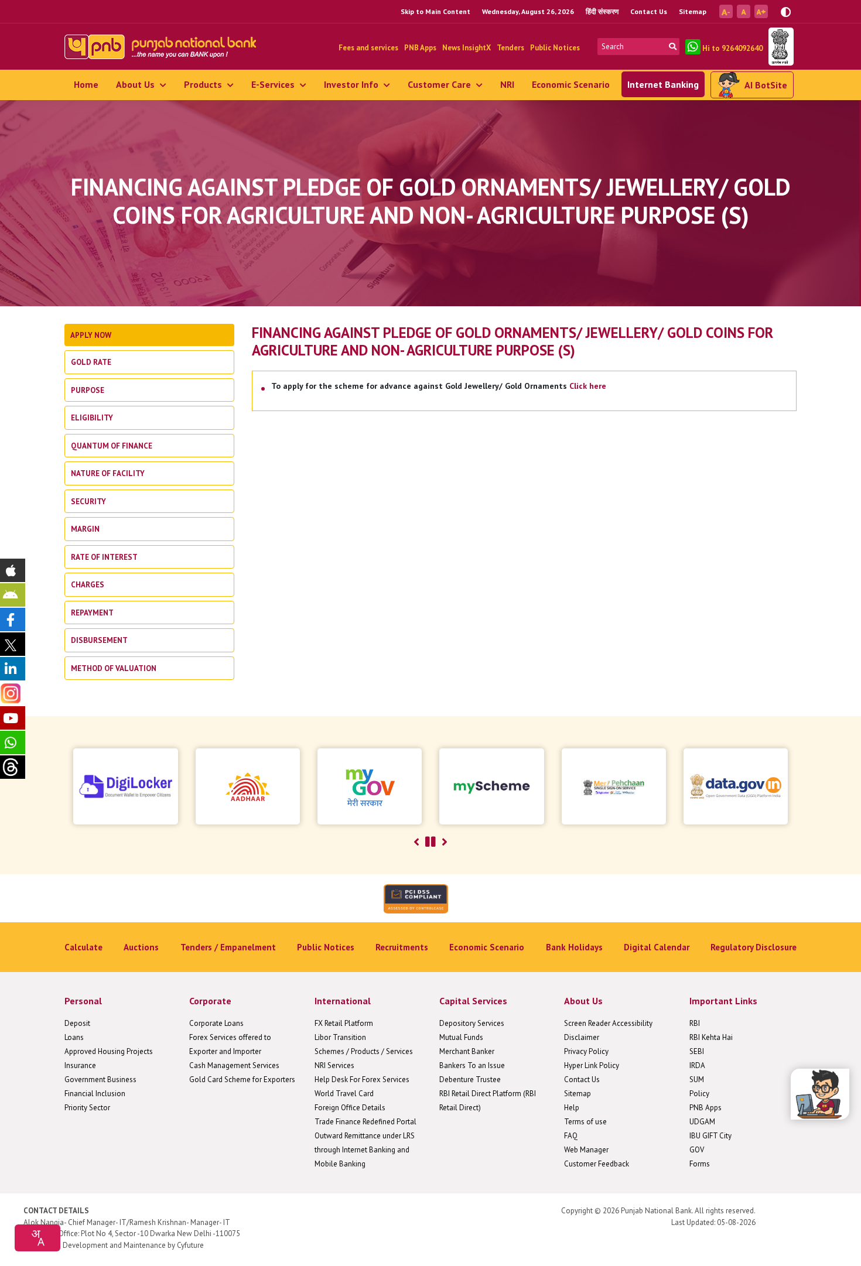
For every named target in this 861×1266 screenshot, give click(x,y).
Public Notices (555, 48)
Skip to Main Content (435, 11)
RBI (694, 1023)
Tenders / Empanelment (228, 947)
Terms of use (585, 1122)
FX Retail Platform (344, 1023)
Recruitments (401, 947)
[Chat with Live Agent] (820, 1094)
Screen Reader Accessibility (608, 1023)
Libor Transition (340, 1037)
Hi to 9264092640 (732, 48)
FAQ (571, 1136)
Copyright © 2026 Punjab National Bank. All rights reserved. (658, 1211)
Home (86, 84)
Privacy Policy (586, 1051)
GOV (696, 1150)
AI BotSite (765, 85)
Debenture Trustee (470, 1079)
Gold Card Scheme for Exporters (242, 1079)
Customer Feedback (596, 1164)
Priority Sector (87, 1108)
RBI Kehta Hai (711, 1037)
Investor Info (352, 84)
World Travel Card (344, 1094)
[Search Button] (672, 46)
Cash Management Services (234, 1065)
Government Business (100, 1079)
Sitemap (692, 11)
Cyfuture (190, 1245)
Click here (587, 386)
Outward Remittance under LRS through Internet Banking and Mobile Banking (365, 1150)
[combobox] (37, 1237)
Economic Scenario (571, 84)
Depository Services (471, 1023)
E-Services (274, 84)
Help (571, 1108)
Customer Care (440, 84)
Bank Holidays (574, 947)
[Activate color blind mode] (786, 10)
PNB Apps (420, 48)
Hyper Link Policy (591, 1065)
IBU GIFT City (710, 1136)
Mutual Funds (461, 1037)
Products (204, 84)
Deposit (77, 1023)
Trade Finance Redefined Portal (365, 1122)
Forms (699, 1164)
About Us (136, 84)
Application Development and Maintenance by (99, 1245)
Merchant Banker (466, 1051)
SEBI (696, 1051)
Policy (699, 1094)
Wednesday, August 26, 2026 (528, 11)
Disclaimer (581, 1037)
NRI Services (334, 1065)
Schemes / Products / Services (364, 1051)
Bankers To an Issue (472, 1065)
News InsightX (466, 48)
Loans (74, 1037)
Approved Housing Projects (108, 1051)
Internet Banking (663, 84)
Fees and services (368, 48)
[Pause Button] (430, 842)
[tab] (149, 335)
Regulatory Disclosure (753, 947)
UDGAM (702, 1122)
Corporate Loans (216, 1023)
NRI (507, 84)
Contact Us (648, 11)
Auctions (141, 947)
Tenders (510, 48)
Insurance (80, 1065)
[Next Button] (444, 842)
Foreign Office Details (350, 1108)
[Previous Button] (416, 842)
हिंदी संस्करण (602, 11)
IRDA (697, 1065)
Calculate (83, 947)
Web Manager (586, 1150)
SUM (696, 1079)
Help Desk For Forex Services (362, 1079)
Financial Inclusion (94, 1094)
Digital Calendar (656, 947)
